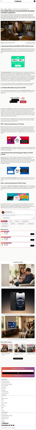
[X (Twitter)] (31, 218)
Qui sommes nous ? (4, 418)
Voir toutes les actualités (18, 358)
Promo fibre (17, 221)
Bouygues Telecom (4, 398)
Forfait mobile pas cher (5, 381)
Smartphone (3, 390)
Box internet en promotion (5, 382)
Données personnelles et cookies (6, 415)
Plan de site (3, 421)
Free (2, 396)
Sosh (2, 408)
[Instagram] (10, 425)
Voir (32, 239)
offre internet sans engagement (6, 48)
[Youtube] (8, 425)
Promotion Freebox (25, 221)
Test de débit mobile (4, 391)
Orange (2, 399)
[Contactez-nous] (34, 1)
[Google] (2, 425)
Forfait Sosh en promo (21, 223)
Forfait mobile (3, 387)
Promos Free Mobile (4, 385)
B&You (2, 407)
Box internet (3, 388)
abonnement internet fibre (6, 72)
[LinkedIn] (33, 218)
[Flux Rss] (13, 425)
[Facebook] (6, 425)
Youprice (2, 410)
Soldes (11, 221)
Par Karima (2, 42)
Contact (2, 420)
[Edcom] (17, 1)
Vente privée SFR (30, 223)
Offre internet (4, 221)
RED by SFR (13, 223)
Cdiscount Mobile (4, 402)
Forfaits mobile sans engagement (6, 384)
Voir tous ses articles (6, 217)
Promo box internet (5, 223)
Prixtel (2, 404)
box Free (9, 108)
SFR (2, 401)
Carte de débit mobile (5, 393)
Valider (18, 373)
